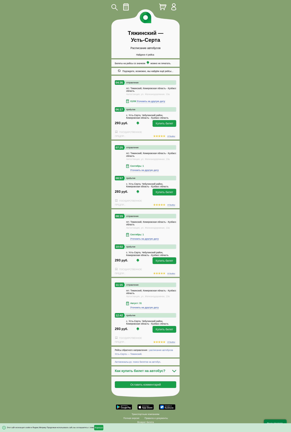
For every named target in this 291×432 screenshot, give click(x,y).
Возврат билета (145, 422)
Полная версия (131, 418)
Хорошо (99, 427)
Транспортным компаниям (145, 414)
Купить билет (164, 123)
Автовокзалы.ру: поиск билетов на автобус (137, 354)
